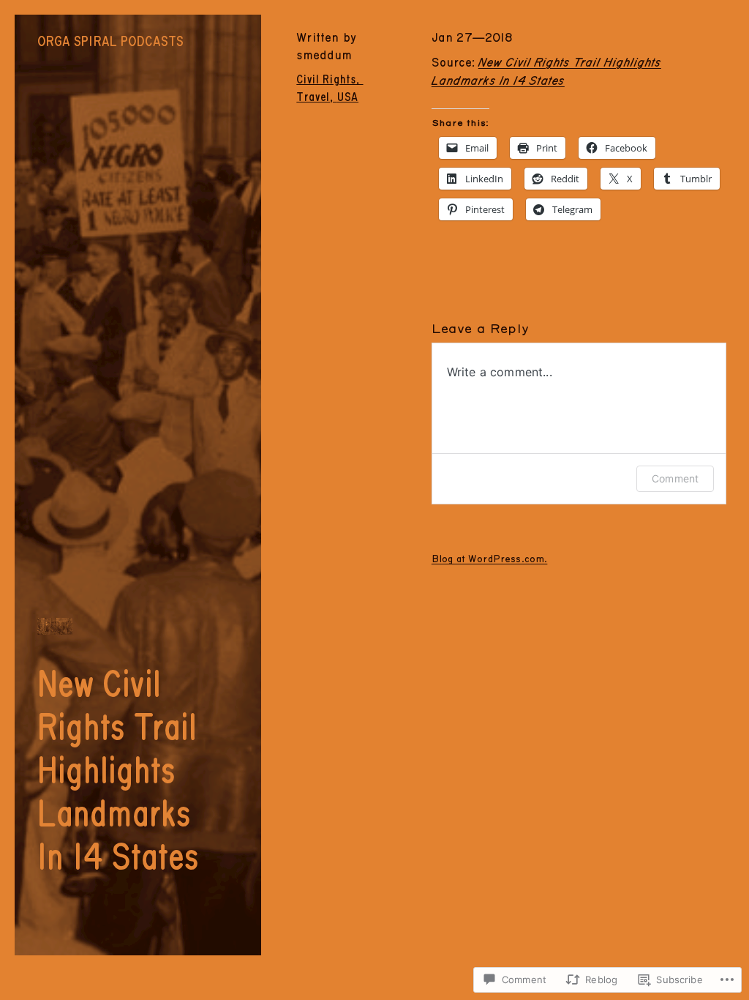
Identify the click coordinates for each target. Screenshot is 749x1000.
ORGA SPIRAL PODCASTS (110, 41)
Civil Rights (326, 79)
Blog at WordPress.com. (490, 559)
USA (347, 97)
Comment (675, 478)
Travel (313, 97)
